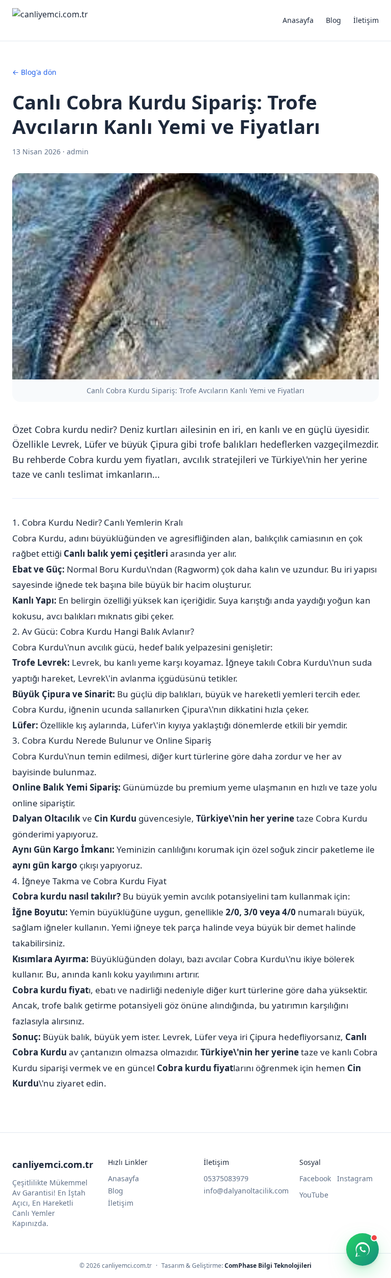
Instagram (355, 1178)
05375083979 (226, 1178)
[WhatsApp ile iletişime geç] (362, 1249)
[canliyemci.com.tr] (50, 20)
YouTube (313, 1195)
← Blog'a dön (34, 72)
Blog (333, 20)
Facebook (315, 1178)
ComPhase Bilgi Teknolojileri (268, 1265)
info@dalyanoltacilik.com (246, 1190)
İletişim (366, 20)
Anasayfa (298, 20)
